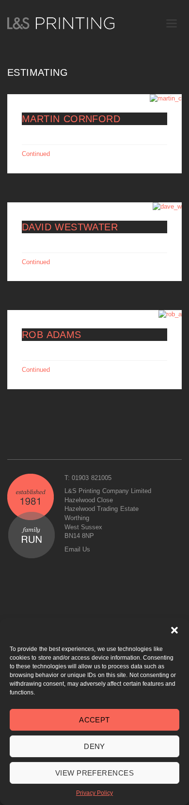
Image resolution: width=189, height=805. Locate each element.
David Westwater (70, 227)
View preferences (94, 773)
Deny (94, 746)
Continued (36, 153)
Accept (94, 720)
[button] (174, 630)
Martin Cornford (71, 118)
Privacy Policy (94, 793)
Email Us (77, 549)
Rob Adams (51, 334)
